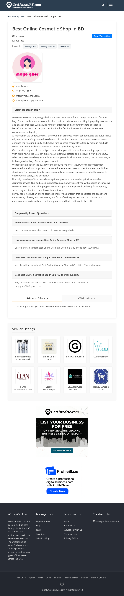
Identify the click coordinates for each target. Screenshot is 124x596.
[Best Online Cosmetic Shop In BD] (27, 67)
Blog (38, 525)
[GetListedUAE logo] (23, 5)
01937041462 (23, 91)
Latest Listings (43, 538)
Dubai (48, 577)
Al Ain (40, 577)
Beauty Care (18, 16)
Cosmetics (64, 46)
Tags (38, 529)
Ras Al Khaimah (71, 577)
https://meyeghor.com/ (28, 95)
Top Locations (43, 521)
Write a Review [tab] (87, 298)
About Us (68, 521)
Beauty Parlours (48, 46)
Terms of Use (71, 534)
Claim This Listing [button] (102, 36)
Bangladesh (22, 86)
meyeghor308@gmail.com (30, 100)
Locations (41, 534)
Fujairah (58, 577)
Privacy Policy (71, 538)
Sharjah (84, 577)
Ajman (32, 577)
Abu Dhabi (21, 577)
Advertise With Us (73, 529)
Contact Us (69, 525)
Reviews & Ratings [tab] (38, 298)
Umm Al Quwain (98, 577)
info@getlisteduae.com (107, 521)
